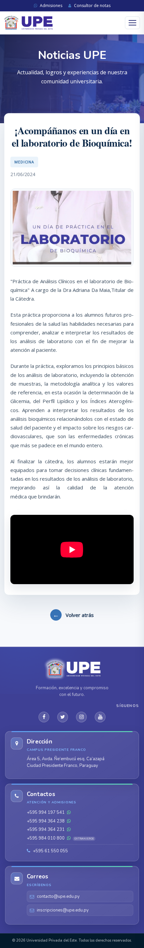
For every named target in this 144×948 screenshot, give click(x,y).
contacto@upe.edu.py (58, 896)
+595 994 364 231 (46, 829)
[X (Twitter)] (62, 717)
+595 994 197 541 (46, 812)
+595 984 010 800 (60, 838)
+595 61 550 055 (50, 851)
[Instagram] (81, 717)
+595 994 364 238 (46, 821)
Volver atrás (73, 615)
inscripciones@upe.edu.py (63, 910)
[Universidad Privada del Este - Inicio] (28, 23)
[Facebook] (44, 717)
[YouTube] (100, 717)
